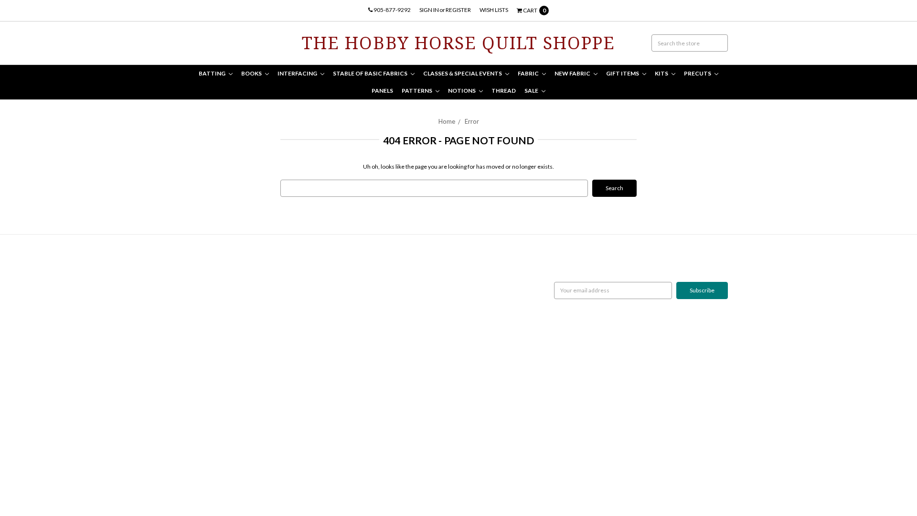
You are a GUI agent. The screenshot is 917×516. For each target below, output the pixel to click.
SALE (531, 90)
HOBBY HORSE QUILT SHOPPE (411, 329)
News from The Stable (217, 294)
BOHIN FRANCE (392, 337)
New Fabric (572, 73)
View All (382, 354)
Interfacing (297, 73)
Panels (382, 90)
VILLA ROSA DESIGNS (399, 311)
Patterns (417, 90)
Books (252, 73)
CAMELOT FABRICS (396, 286)
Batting (212, 73)
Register (458, 9)
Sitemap (199, 303)
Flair (299, 415)
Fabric (529, 73)
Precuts (698, 73)
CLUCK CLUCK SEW (397, 320)
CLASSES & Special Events (463, 73)
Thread (503, 90)
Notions (462, 90)
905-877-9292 (392, 9)
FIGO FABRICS (390, 346)
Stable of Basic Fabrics (370, 73)
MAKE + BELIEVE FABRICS (405, 294)
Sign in (429, 9)
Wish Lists (494, 9)
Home (446, 121)
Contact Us (203, 286)
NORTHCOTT (389, 268)
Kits (662, 73)
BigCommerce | (240, 415)
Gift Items (623, 73)
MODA (380, 277)
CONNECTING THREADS (403, 303)
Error (472, 121)
